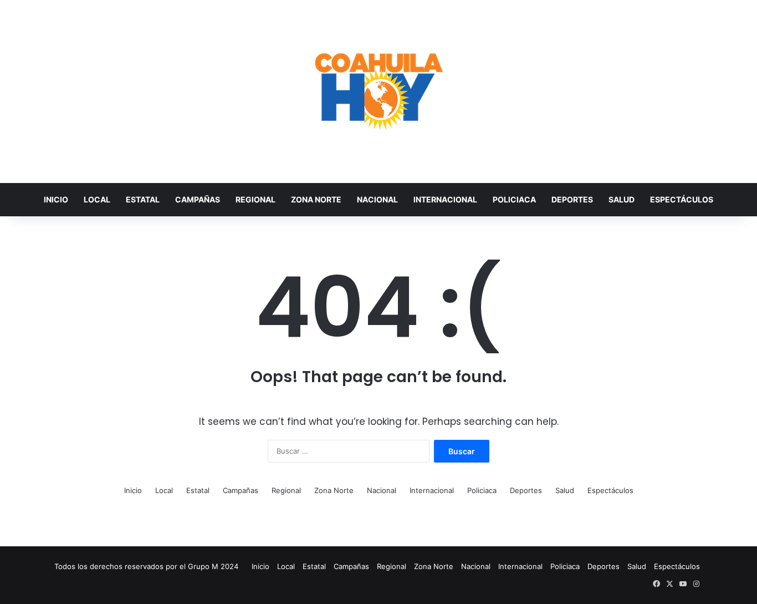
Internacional (445, 199)
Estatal (143, 199)
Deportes (572, 199)
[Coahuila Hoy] (378, 91)
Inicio (56, 199)
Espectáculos (681, 199)
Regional (255, 199)
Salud (621, 199)
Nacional (377, 199)
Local (97, 199)
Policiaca (514, 199)
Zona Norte (316, 199)
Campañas (197, 199)
